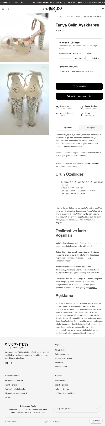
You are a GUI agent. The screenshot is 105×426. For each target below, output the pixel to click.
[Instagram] (11, 363)
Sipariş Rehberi (92, 163)
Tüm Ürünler (60, 350)
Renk (89, 54)
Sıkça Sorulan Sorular (14, 380)
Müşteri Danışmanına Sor (81, 96)
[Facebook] (6, 363)
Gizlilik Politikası (61, 385)
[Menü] (3, 9)
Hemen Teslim (61, 366)
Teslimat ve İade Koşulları (15, 389)
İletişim (8, 397)
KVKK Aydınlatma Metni (65, 393)
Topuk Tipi (78, 54)
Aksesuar (59, 362)
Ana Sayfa (59, 17)
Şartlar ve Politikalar (52, 422)
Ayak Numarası (65, 55)
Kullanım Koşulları (62, 389)
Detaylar (90, 128)
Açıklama (68, 128)
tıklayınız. (93, 288)
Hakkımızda (60, 380)
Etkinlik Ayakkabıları (63, 358)
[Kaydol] (96, 408)
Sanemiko (14, 422)
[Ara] (8, 9)
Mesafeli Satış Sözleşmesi (16, 393)
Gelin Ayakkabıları (73, 17)
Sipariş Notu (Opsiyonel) (68, 67)
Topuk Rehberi (11, 385)
